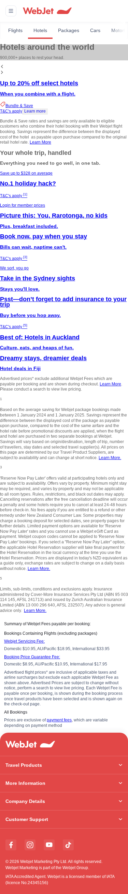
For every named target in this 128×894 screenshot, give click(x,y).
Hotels (40, 30)
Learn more (35, 111)
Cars (95, 30)
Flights (15, 30)
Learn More (40, 142)
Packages (68, 30)
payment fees (59, 720)
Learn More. (110, 457)
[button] (10, 10)
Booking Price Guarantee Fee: (32, 657)
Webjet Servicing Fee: (24, 641)
